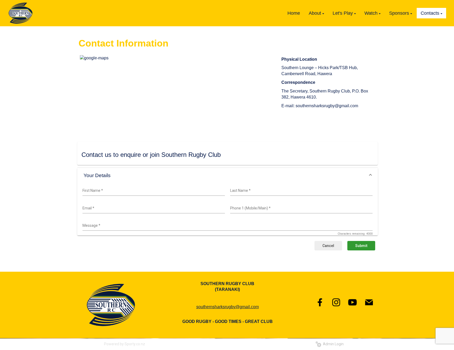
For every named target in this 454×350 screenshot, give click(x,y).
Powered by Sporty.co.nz (124, 344)
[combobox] (153, 191)
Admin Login (332, 344)
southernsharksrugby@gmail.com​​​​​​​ (227, 307)
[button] (227, 175)
